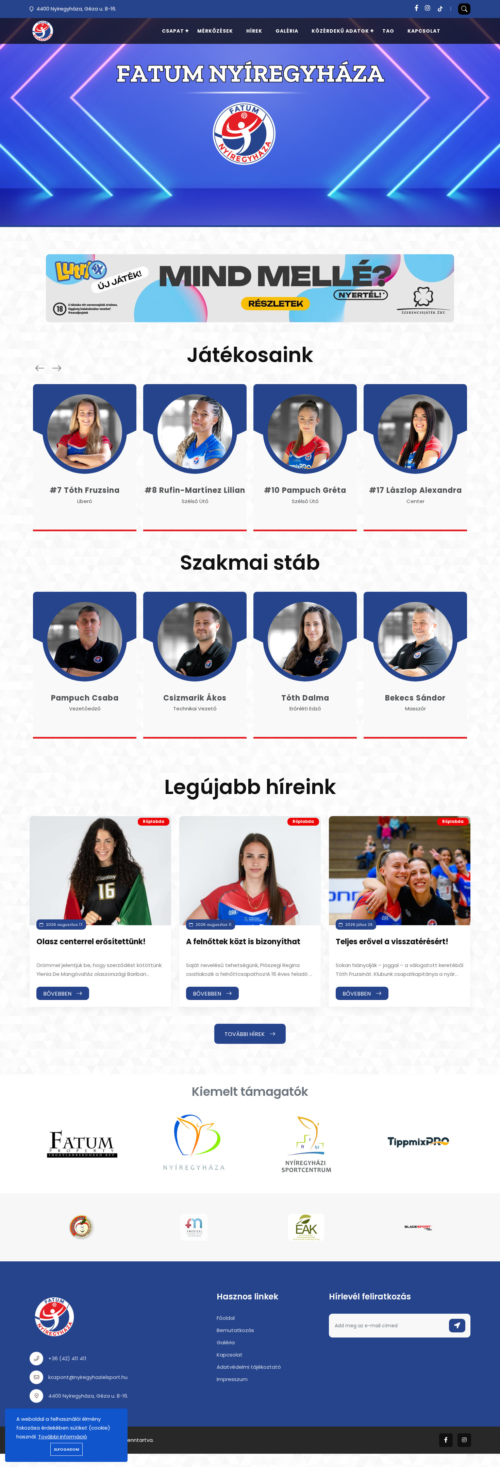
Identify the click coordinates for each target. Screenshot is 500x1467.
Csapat (173, 31)
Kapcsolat (423, 31)
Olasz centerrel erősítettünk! (91, 941)
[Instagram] (427, 8)
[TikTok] (440, 8)
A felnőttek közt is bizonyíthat (243, 941)
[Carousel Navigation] (47, 368)
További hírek (245, 1034)
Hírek (254, 31)
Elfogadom (66, 1449)
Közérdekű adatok (340, 31)
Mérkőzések (215, 31)
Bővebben (58, 994)
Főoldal (226, 1318)
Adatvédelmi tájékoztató (249, 1366)
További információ (62, 1436)
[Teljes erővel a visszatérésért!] (399, 870)
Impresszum (232, 1379)
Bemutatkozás (235, 1330)
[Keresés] (464, 9)
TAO (388, 31)
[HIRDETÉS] (250, 287)
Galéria (287, 31)
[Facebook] (416, 8)
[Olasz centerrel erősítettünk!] (100, 870)
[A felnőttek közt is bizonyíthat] (250, 870)
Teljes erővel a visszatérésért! (392, 941)
